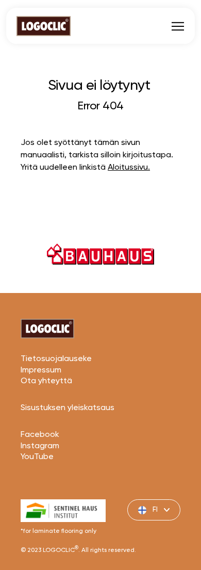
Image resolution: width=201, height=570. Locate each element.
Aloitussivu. (129, 168)
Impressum (41, 370)
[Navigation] (178, 26)
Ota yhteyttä (46, 381)
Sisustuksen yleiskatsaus (67, 408)
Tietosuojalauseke (56, 359)
